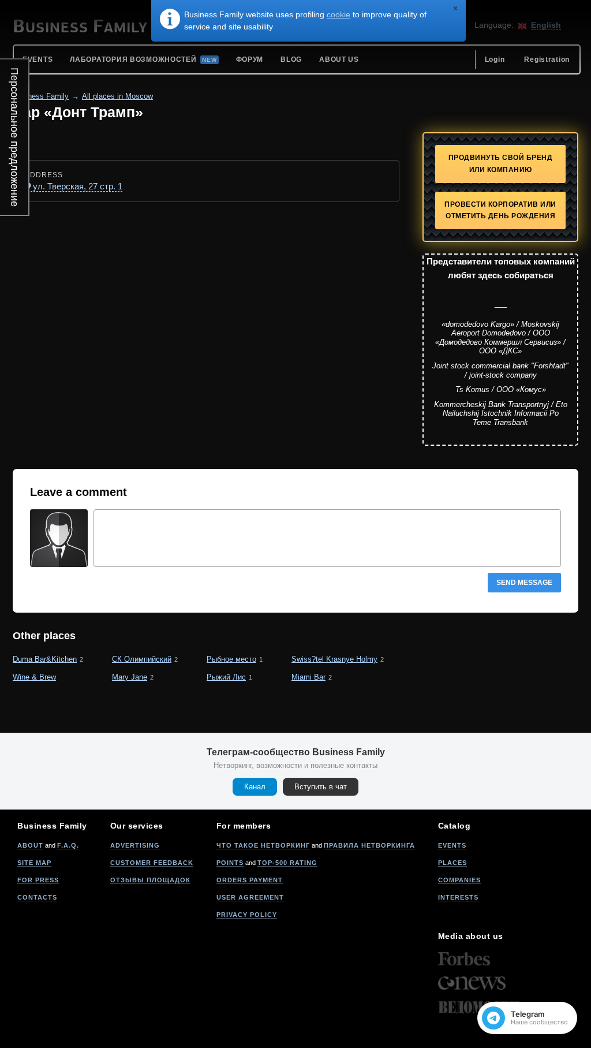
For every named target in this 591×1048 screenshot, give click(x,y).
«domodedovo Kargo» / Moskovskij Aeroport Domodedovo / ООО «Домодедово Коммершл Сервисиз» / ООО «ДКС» (500, 338)
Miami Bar (308, 677)
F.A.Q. (68, 845)
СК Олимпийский (141, 659)
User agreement (250, 897)
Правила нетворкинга (369, 845)
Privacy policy (246, 914)
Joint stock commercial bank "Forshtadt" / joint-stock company (500, 370)
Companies (459, 880)
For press (38, 880)
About (30, 845)
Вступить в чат (320, 786)
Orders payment (249, 880)
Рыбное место (231, 659)
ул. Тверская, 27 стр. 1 (77, 186)
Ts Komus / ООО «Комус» (500, 389)
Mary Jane (129, 677)
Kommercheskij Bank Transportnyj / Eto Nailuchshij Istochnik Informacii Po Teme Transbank (500, 413)
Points (230, 862)
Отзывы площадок (150, 880)
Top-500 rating (287, 862)
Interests (458, 897)
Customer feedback (151, 862)
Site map (34, 862)
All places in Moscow (117, 96)
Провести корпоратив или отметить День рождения (500, 210)
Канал (254, 786)
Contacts (37, 897)
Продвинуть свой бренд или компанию (500, 164)
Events (452, 845)
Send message (524, 583)
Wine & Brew (34, 677)
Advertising (135, 845)
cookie (338, 14)
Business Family (41, 96)
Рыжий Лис (226, 677)
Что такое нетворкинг (263, 845)
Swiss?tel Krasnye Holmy (334, 659)
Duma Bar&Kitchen (45, 659)
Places (452, 862)
